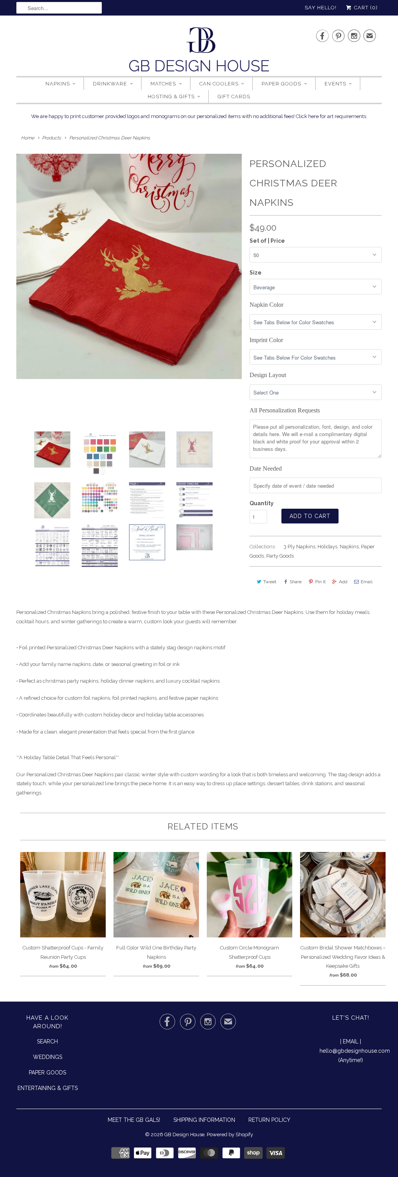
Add (343, 581)
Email (366, 581)
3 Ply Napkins (299, 546)
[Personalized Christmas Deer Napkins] (129, 266)
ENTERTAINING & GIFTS (47, 1088)
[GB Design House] (199, 51)
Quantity (262, 503)
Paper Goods (281, 84)
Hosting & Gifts (171, 96)
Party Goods (280, 556)
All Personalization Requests (285, 410)
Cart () (365, 7)
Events (335, 84)
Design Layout (268, 375)
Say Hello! (321, 7)
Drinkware (110, 84)
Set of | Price (267, 241)
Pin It (320, 581)
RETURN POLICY (269, 1120)
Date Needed (266, 468)
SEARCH (47, 1041)
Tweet (269, 581)
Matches (163, 84)
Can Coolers (219, 84)
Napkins (57, 84)
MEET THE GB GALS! (134, 1120)
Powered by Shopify (230, 1134)
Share (296, 581)
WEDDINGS (47, 1057)
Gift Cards (234, 96)
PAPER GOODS (47, 1072)
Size (256, 272)
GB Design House (184, 1134)
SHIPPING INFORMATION (204, 1120)
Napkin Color (266, 304)
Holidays (327, 546)
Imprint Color (266, 340)
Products (51, 138)
